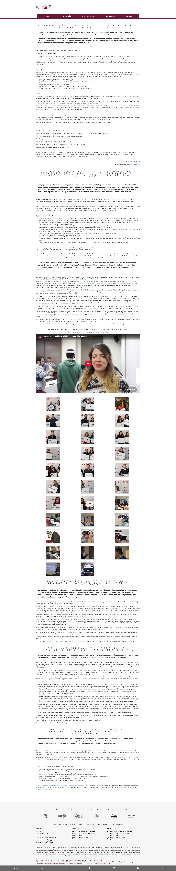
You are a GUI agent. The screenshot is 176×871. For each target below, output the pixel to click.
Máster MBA (39, 835)
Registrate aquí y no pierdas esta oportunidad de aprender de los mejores (88, 332)
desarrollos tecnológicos (130, 248)
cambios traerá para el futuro (81, 199)
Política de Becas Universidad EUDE (100, 863)
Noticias (129, 16)
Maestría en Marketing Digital (80, 837)
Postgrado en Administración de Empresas (120, 831)
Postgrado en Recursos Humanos (117, 839)
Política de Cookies (77, 862)
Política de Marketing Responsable (48, 863)
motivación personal (60, 757)
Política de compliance (75, 863)
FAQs (109, 862)
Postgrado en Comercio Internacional (118, 833)
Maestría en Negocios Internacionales (83, 833)
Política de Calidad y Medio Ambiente (121, 862)
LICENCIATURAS (88, 16)
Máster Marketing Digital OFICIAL (45, 833)
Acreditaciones (104, 862)
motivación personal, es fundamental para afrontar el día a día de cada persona (60, 785)
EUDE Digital (86, 863)
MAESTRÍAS (67, 16)
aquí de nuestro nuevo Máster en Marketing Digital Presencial (63, 641)
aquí (48, 720)
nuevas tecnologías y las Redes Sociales (94, 283)
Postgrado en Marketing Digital (116, 837)
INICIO (47, 16)
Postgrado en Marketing (114, 835)
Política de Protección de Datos (91, 862)
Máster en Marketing (42, 839)
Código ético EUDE (63, 863)
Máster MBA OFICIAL (42, 831)
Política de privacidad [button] (65, 862)
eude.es (15, 868)
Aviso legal (55, 862)
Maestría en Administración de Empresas (84, 831)
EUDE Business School (133, 164)
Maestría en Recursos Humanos (81, 839)
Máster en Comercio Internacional (46, 837)
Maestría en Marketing (78, 835)
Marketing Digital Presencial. (66, 723)
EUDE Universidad (108, 16)
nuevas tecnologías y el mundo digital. (78, 616)
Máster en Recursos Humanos (45, 842)
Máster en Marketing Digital (44, 841)
